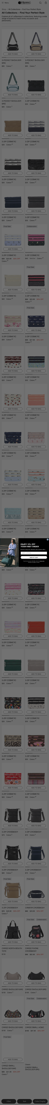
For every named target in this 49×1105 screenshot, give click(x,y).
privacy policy (42, 561)
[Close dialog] (47, 539)
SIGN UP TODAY (34, 557)
